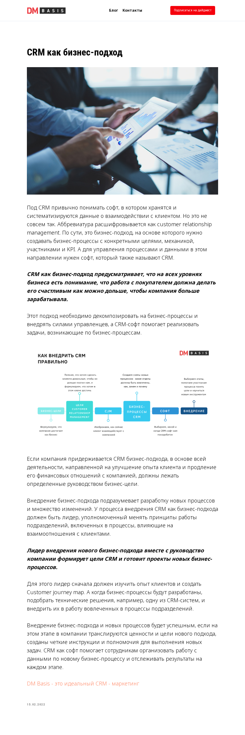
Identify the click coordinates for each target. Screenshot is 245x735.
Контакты (132, 10)
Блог (113, 10)
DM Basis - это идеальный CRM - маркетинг (83, 683)
